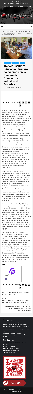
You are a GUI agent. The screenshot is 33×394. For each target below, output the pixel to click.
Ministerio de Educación (16, 293)
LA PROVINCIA (15, 62)
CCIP (7, 293)
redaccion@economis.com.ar (11, 348)
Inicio (5, 3)
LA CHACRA (25, 3)
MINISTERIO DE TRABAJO (14, 294)
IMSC (20, 391)
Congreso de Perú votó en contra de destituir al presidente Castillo (15, 300)
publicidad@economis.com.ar (11, 350)
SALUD (22, 62)
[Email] (6, 279)
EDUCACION (7, 62)
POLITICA (18, 3)
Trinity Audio (16, 97)
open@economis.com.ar (10, 352)
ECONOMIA (11, 3)
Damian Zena (10, 87)
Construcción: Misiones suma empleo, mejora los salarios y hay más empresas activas (17, 307)
